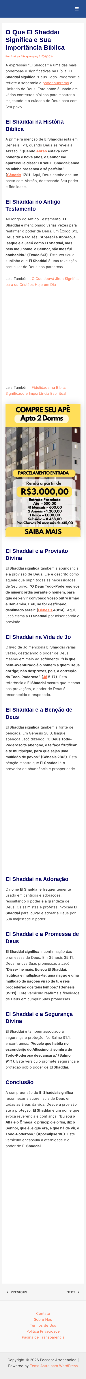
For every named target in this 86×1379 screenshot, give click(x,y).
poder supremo (56, 83)
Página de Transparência (43, 1337)
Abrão (41, 151)
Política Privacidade (43, 1331)
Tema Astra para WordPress (54, 1366)
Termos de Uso (43, 1325)
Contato (43, 1313)
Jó (45, 677)
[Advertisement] (43, 338)
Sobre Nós (43, 1319)
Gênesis (14, 175)
